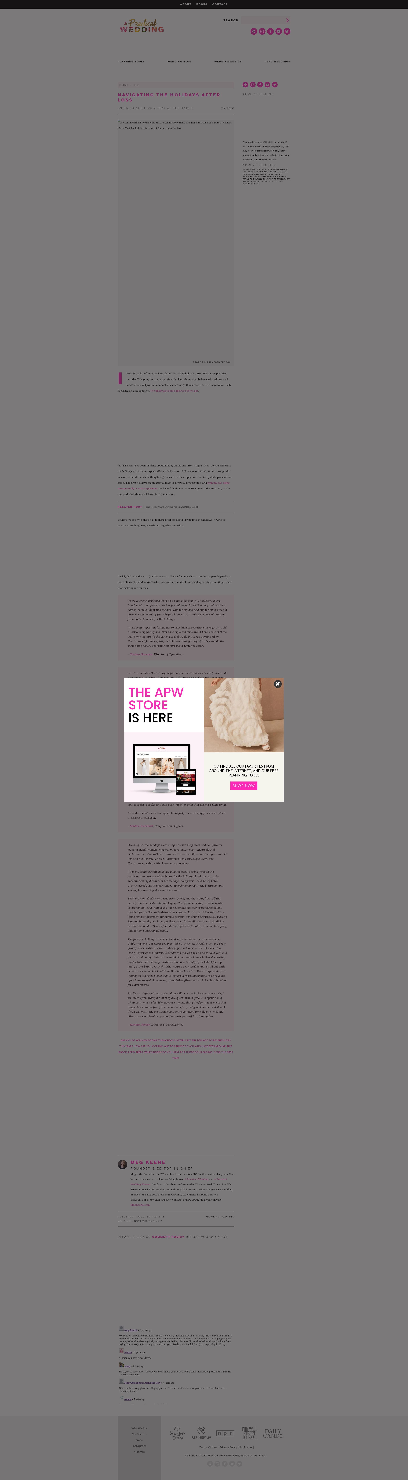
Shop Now (244, 785)
